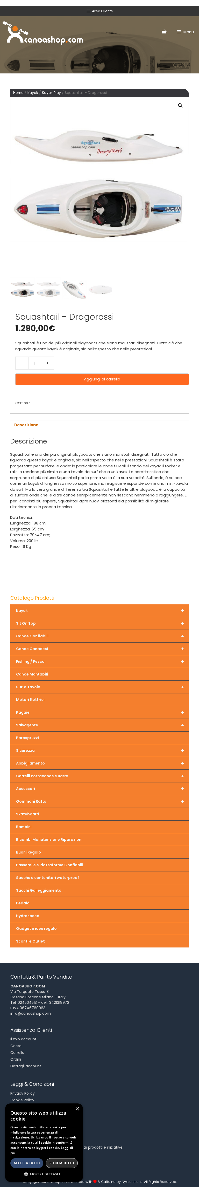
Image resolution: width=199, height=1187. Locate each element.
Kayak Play (51, 92)
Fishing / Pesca (100, 661)
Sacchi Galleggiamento (38, 890)
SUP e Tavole (100, 687)
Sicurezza (100, 750)
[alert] (44, 1142)
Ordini (15, 1059)
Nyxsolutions (132, 1181)
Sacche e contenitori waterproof (47, 877)
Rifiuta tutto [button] (61, 1163)
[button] (180, 105)
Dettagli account (25, 1066)
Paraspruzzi (27, 737)
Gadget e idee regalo (36, 928)
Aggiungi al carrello (102, 379)
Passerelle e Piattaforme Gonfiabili (49, 865)
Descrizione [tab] (26, 425)
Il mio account (23, 1039)
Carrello (17, 1052)
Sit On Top (100, 623)
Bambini (24, 826)
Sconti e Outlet (30, 941)
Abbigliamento (100, 763)
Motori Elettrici (30, 699)
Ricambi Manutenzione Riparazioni (49, 839)
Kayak (32, 92)
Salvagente (100, 725)
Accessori (100, 788)
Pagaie (100, 712)
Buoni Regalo (28, 852)
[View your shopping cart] (164, 31)
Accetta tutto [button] (27, 1163)
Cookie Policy (22, 1100)
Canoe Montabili (32, 674)
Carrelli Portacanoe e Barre (100, 776)
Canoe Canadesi (100, 648)
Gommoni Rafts (100, 801)
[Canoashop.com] (43, 31)
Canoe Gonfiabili (100, 636)
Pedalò (23, 903)
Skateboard (27, 814)
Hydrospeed (27, 915)
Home (18, 92)
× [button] (77, 1109)
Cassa (16, 1045)
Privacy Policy (22, 1093)
